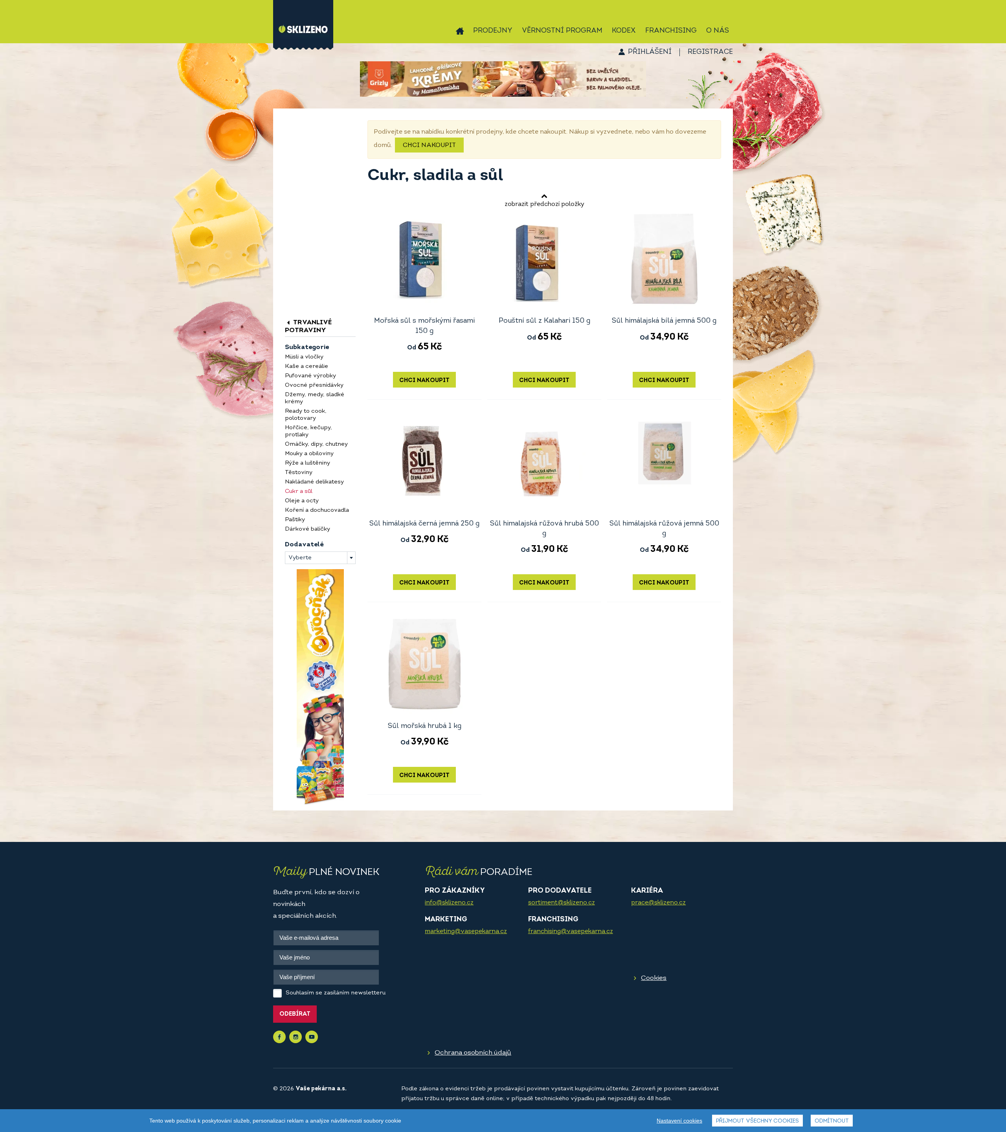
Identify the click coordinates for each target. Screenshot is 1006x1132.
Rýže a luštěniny (307, 463)
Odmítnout (832, 1121)
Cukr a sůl (298, 491)
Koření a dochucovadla (317, 510)
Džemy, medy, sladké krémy (314, 398)
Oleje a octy (302, 501)
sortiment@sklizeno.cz (561, 903)
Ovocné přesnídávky (314, 385)
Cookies (653, 978)
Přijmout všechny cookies (757, 1121)
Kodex (624, 31)
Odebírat (294, 1014)
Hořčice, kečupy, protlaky (308, 431)
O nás (717, 31)
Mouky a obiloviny (309, 454)
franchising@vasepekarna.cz (570, 931)
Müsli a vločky (304, 357)
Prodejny (492, 31)
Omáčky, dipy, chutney (316, 444)
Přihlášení (650, 52)
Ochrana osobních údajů (473, 1052)
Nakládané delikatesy (314, 482)
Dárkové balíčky (307, 529)
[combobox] (320, 557)
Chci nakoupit (429, 145)
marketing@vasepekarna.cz (466, 931)
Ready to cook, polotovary (306, 414)
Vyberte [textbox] (300, 558)
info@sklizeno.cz (449, 903)
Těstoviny (298, 473)
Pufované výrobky (310, 376)
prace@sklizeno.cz (658, 903)
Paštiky (295, 520)
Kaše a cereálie (306, 366)
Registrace (710, 52)
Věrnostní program (562, 31)
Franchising (671, 31)
